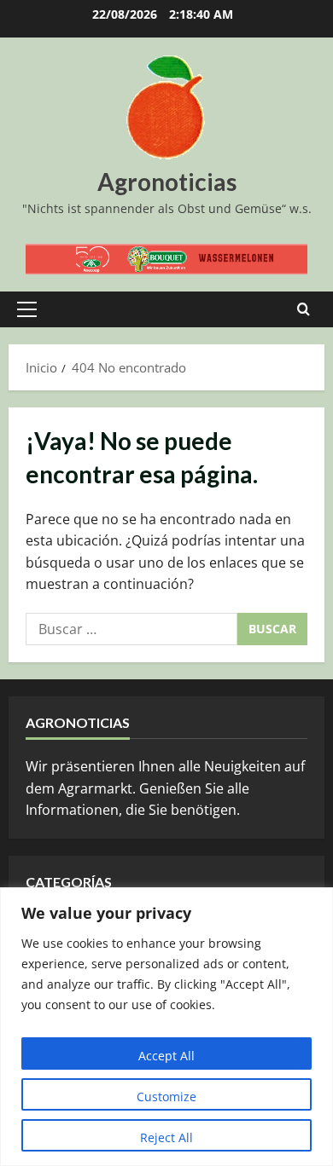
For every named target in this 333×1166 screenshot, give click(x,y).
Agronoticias (167, 181)
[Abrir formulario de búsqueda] (303, 309)
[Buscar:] (131, 629)
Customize (166, 1096)
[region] (166, 1026)
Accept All (166, 1056)
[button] (27, 309)
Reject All (166, 1137)
